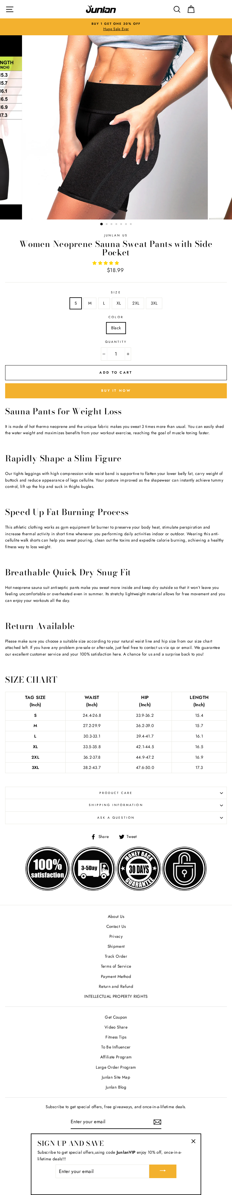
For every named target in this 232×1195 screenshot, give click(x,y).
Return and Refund (116, 986)
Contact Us (116, 926)
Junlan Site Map (116, 1077)
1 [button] (101, 224)
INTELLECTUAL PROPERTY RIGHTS (116, 996)
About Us (116, 916)
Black (116, 328)
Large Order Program (116, 1067)
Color (115, 317)
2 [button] (107, 224)
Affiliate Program (116, 1057)
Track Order (116, 956)
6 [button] (126, 224)
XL (119, 303)
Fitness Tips (115, 1037)
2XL (135, 303)
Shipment (116, 946)
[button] (106, 263)
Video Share (116, 1027)
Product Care (116, 793)
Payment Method (116, 976)
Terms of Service (116, 966)
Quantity (116, 342)
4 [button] (116, 224)
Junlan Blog (116, 1087)
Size (116, 292)
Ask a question (116, 817)
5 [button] (121, 224)
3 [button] (112, 224)
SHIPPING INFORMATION (116, 805)
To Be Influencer (115, 1047)
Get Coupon (116, 1017)
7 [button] (131, 224)
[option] (116, 26)
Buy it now (116, 390)
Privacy (116, 936)
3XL (154, 303)
